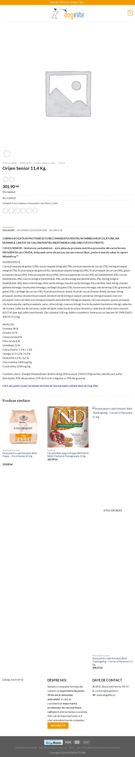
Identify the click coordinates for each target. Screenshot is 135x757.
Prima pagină (9, 163)
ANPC (72, 747)
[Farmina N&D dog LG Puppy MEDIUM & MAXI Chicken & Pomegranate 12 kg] (68, 426)
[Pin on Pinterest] (29, 210)
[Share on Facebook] (11, 210)
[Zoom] (7, 153)
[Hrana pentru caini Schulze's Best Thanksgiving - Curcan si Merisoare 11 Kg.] (113, 529)
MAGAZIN (25, 163)
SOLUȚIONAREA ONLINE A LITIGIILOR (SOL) (98, 747)
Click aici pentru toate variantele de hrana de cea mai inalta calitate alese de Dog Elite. (50, 385)
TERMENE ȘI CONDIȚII (26, 747)
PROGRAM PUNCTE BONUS (53, 747)
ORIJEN (7, 248)
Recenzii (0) (55, 230)
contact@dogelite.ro (107, 690)
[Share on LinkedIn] (35, 210)
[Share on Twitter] (17, 210)
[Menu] (4, 13)
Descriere (8, 230)
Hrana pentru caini (45, 163)
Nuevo (48, 203)
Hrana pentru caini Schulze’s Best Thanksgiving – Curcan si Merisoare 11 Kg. (112, 661)
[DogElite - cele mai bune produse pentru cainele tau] (67, 13)
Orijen (55, 203)
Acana (61, 163)
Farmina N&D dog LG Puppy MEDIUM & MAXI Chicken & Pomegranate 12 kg (68, 455)
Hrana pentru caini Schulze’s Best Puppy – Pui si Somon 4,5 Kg (19, 455)
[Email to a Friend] (23, 210)
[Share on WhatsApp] (5, 210)
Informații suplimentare (32, 230)
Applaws (23, 203)
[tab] (8, 230)
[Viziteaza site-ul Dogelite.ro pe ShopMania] (53, 742)
